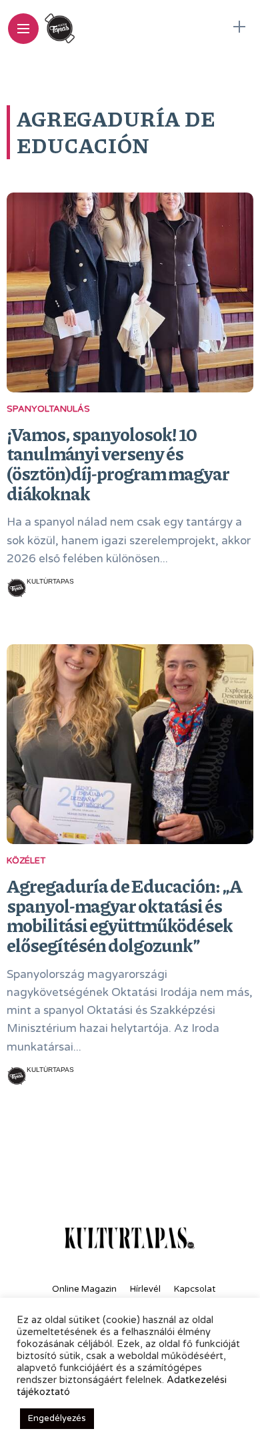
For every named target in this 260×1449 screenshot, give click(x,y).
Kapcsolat (194, 1289)
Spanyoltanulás (48, 409)
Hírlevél (145, 1289)
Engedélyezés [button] (57, 1418)
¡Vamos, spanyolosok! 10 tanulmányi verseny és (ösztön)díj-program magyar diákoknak (118, 463)
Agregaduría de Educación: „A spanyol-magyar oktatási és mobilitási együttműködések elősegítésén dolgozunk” (124, 915)
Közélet (26, 860)
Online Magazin (84, 1289)
